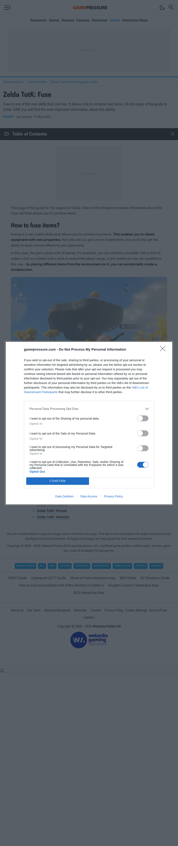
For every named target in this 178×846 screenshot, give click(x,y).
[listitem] (89, 409)
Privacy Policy (113, 496)
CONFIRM (58, 481)
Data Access (88, 496)
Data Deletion (64, 496)
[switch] (142, 418)
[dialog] (89, 423)
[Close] (164, 350)
